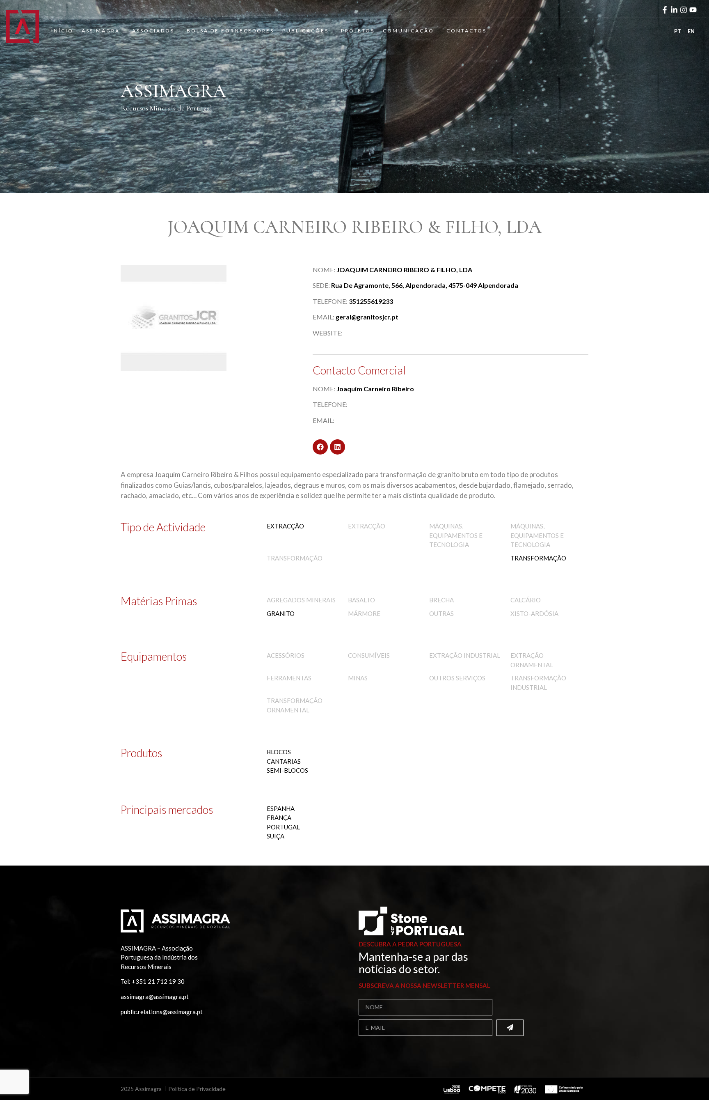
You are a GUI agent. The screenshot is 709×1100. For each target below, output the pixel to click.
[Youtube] (693, 10)
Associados (153, 31)
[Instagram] (683, 10)
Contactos (466, 31)
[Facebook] (320, 447)
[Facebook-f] (664, 10)
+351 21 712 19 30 (158, 981)
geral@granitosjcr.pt (367, 317)
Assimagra (101, 31)
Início (62, 31)
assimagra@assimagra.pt (155, 996)
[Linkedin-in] (674, 10)
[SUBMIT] (510, 1028)
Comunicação (408, 31)
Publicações (305, 31)
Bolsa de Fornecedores (230, 31)
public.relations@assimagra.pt (162, 1011)
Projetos (358, 31)
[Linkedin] (337, 447)
